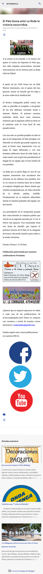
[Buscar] (39, 3)
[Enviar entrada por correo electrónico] (4, 415)
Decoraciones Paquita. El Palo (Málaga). (16, 465)
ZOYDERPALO (12, 3)
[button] (4, 34)
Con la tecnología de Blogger (23, 571)
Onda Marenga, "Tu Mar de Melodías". (15, 504)
